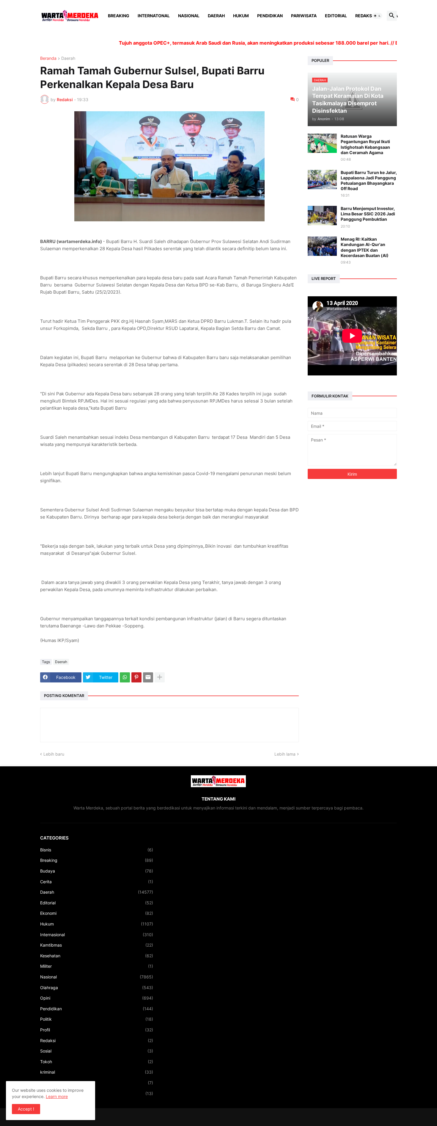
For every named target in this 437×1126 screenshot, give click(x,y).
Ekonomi (96, 913)
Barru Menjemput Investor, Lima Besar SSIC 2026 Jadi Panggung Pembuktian (368, 214)
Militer (96, 966)
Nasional (188, 15)
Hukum (241, 15)
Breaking (118, 15)
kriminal (96, 1072)
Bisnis (96, 849)
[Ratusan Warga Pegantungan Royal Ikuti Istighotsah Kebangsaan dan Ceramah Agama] (322, 143)
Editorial (336, 15)
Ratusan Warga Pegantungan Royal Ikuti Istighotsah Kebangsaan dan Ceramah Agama (365, 144)
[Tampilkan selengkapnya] (160, 677)
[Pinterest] (136, 677)
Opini (96, 997)
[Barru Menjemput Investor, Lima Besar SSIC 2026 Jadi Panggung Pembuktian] (322, 215)
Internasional (96, 934)
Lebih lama (284, 754)
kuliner (96, 1082)
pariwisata (96, 1093)
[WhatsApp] (125, 677)
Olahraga (96, 987)
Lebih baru (53, 754)
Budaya (96, 870)
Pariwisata (304, 15)
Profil (96, 1029)
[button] (377, 16)
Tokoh (96, 1061)
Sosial (96, 1050)
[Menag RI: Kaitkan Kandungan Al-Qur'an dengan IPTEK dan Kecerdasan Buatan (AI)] (322, 246)
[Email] (148, 677)
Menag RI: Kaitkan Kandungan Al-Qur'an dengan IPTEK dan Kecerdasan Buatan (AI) (365, 247)
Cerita (96, 881)
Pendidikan (270, 15)
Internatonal (154, 15)
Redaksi (364, 15)
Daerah (216, 15)
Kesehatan (96, 955)
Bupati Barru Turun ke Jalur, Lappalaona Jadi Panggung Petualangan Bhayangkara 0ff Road (369, 180)
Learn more (57, 1096)
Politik (96, 1019)
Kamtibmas (96, 945)
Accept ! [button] (26, 1108)
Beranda (48, 58)
